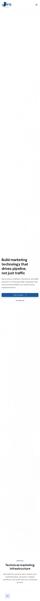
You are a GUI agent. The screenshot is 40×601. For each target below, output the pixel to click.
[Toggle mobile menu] (36, 5)
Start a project (18, 295)
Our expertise (20, 300)
